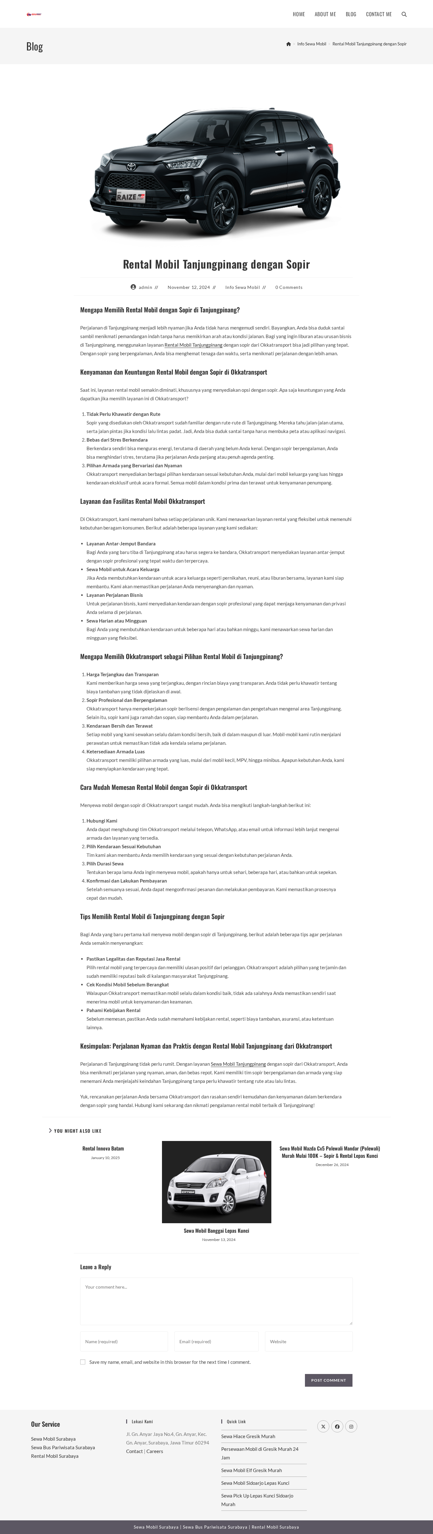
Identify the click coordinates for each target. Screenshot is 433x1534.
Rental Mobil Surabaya (55, 1456)
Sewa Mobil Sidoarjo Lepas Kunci (255, 1483)
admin (145, 287)
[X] (323, 1426)
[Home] (288, 43)
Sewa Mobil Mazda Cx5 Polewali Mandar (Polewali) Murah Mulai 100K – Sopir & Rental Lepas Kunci (330, 1152)
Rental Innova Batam (103, 1148)
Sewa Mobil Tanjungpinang (238, 1064)
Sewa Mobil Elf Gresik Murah (251, 1470)
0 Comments (288, 287)
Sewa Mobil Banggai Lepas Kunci (216, 1230)
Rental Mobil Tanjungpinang (194, 345)
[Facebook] (337, 1426)
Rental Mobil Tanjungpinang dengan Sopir (370, 43)
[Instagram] (351, 1426)
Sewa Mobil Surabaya (53, 1439)
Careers (154, 1451)
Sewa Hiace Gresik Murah (248, 1436)
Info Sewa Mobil (242, 287)
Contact (134, 1451)
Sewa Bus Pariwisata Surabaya (63, 1447)
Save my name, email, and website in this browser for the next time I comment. (170, 1362)
